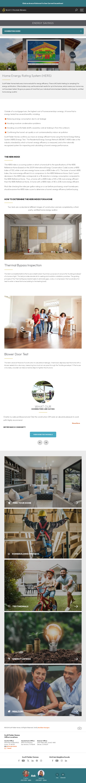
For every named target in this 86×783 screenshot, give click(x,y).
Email (9, 748)
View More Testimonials (43, 434)
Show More (76, 423)
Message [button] (62, 777)
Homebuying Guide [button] (12, 31)
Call (57, 777)
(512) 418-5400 (12, 746)
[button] (77, 10)
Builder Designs (43, 727)
